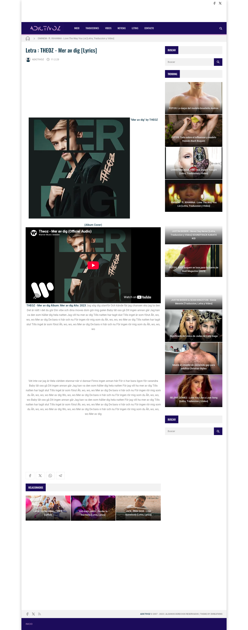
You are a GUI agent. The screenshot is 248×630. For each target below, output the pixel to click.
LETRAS (135, 28)
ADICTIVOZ (38, 59)
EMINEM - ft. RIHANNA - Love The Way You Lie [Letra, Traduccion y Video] (76, 38)
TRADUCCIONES (92, 28)
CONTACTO (149, 28)
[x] (220, 3)
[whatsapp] (50, 475)
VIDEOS (108, 28)
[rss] (39, 614)
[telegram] (60, 475)
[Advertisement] (124, 13)
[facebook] (214, 3)
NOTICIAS (122, 28)
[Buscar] (220, 28)
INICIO (76, 28)
